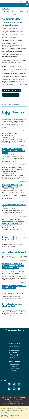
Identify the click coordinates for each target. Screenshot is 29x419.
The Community (14, 372)
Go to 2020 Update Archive (11, 90)
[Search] (26, 1)
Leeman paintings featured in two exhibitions (13, 238)
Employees (14, 366)
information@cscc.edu (14, 346)
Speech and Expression (14, 401)
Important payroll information (9, 134)
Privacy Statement (6, 397)
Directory (22, 397)
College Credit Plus (14, 368)
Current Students (14, 364)
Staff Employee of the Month (14, 252)
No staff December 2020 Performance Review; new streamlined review (13, 266)
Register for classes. (12, 417)
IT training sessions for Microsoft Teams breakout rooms (13, 151)
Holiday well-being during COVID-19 (13, 113)
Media (14, 375)
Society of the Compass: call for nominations (14, 287)
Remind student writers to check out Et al (13, 305)
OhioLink (14, 31)
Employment (7, 399)
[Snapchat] (19, 389)
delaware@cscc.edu (14, 357)
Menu (27, 3)
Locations (15, 397)
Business (14, 370)
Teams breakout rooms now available (14, 205)
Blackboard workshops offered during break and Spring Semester (12, 169)
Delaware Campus (14, 350)
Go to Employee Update (11, 95)
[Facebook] (9, 389)
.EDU (3, 1)
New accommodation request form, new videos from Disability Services (13, 222)
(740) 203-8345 (14, 355)
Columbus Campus (14, 340)
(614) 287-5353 (14, 345)
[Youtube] (14, 384)
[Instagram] (19, 384)
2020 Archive (6, 9)
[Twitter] (9, 384)
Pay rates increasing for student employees (12, 185)
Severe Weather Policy (17, 399)
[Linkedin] (14, 389)
